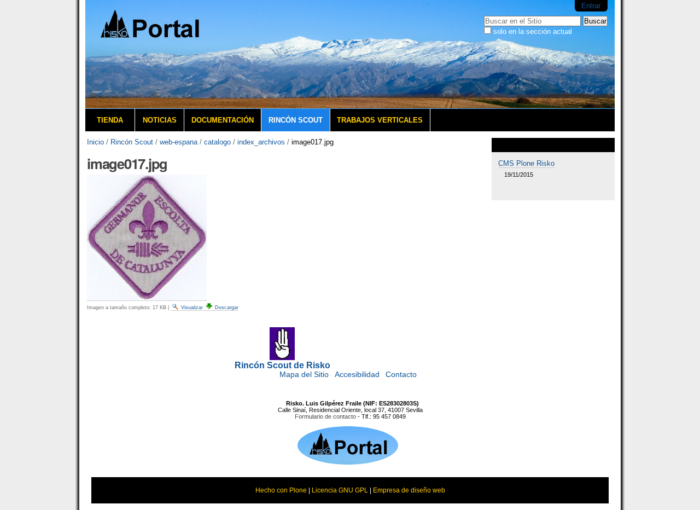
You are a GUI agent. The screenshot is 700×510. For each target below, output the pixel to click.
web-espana (178, 142)
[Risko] (167, 54)
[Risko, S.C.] (348, 461)
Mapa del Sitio (304, 374)
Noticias (160, 120)
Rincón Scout (296, 120)
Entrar (590, 6)
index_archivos (261, 142)
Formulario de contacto (325, 416)
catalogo (217, 142)
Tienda (110, 120)
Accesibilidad (357, 374)
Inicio (95, 142)
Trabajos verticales (380, 120)
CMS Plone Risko (526, 163)
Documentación (222, 120)
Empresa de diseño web (409, 490)
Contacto (401, 374)
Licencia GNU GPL (340, 490)
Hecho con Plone (281, 490)
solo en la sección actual (532, 31)
